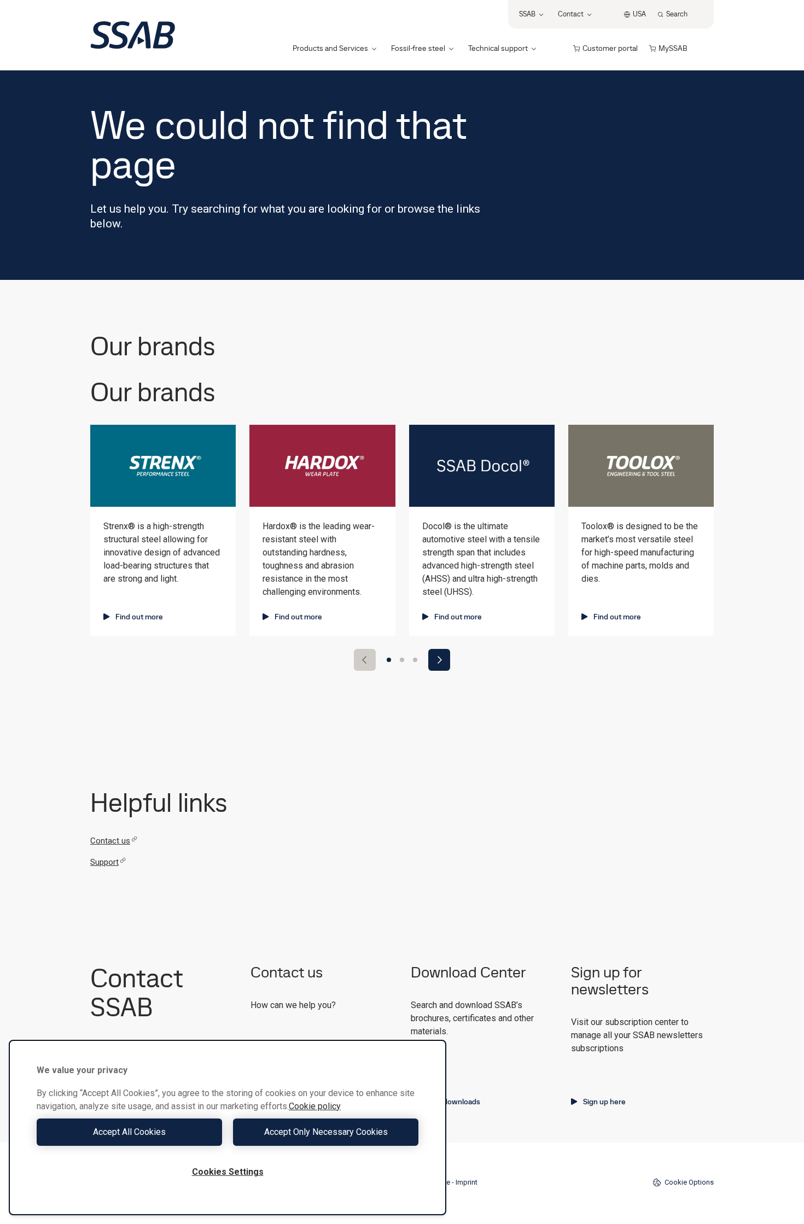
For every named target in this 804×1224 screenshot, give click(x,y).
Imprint (466, 1182)
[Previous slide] (365, 660)
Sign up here (604, 1101)
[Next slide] (439, 660)
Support (104, 862)
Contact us (110, 841)
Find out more (139, 617)
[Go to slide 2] (402, 659)
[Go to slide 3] (415, 659)
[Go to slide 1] (388, 659)
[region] (227, 1127)
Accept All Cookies (129, 1132)
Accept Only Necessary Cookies (326, 1132)
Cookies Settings (228, 1172)
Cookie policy (315, 1106)
